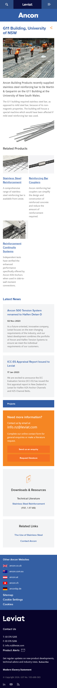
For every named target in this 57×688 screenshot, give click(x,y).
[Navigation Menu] (49, 4)
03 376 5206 (11, 641)
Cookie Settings (13, 599)
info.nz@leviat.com (22, 427)
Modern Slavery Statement (17, 669)
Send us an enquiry (28, 449)
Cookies (8, 604)
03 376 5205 (11, 637)
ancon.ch (14, 583)
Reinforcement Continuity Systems (12, 247)
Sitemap (8, 594)
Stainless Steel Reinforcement (28, 503)
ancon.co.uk (15, 565)
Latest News (12, 299)
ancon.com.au (17, 571)
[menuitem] (4, 684)
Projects (11, 403)
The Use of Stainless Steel (28, 534)
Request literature (28, 458)
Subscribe (44, 662)
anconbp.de (15, 588)
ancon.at (14, 577)
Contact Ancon (28, 540)
